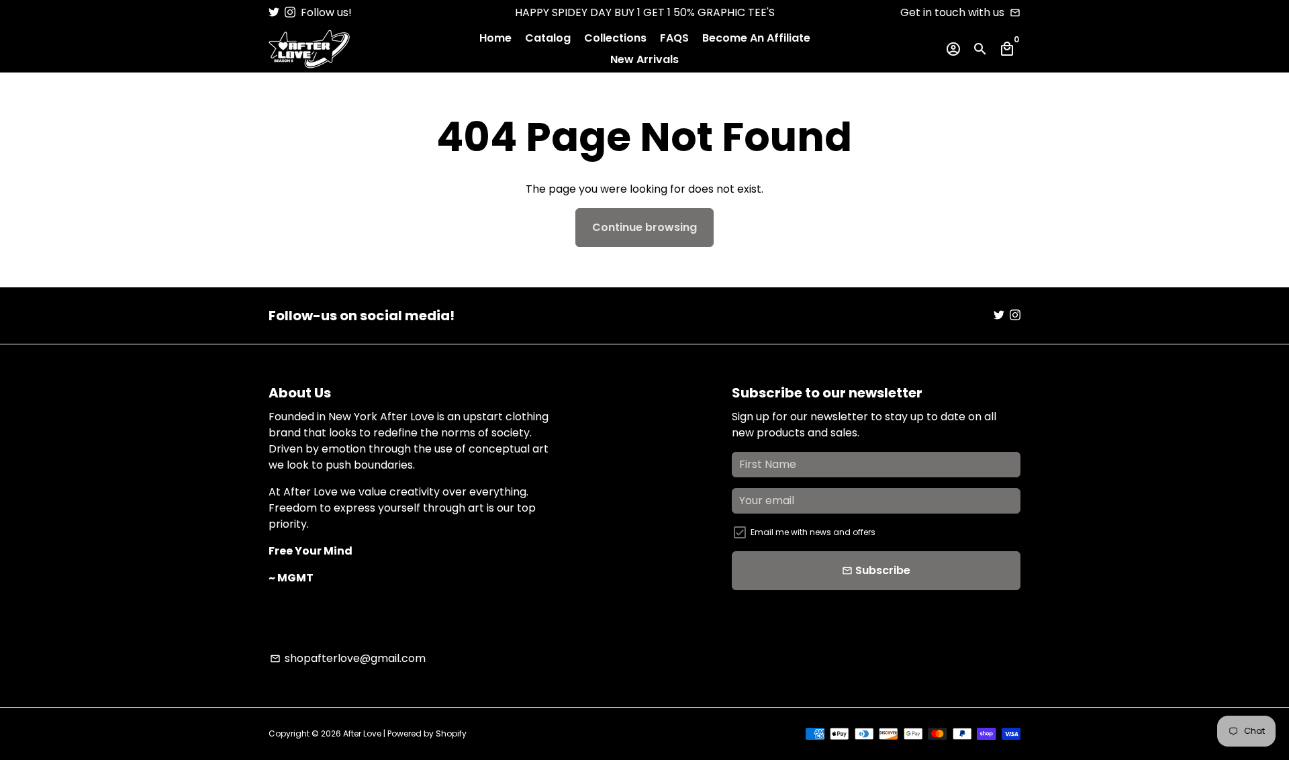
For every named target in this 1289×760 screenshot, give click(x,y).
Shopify (451, 733)
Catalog (548, 38)
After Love (363, 733)
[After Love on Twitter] (274, 12)
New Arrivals (644, 59)
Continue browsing (644, 227)
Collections (615, 38)
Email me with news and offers (813, 532)
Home (495, 38)
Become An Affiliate (756, 38)
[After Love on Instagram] (290, 12)
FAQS (674, 38)
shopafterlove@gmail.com (348, 658)
